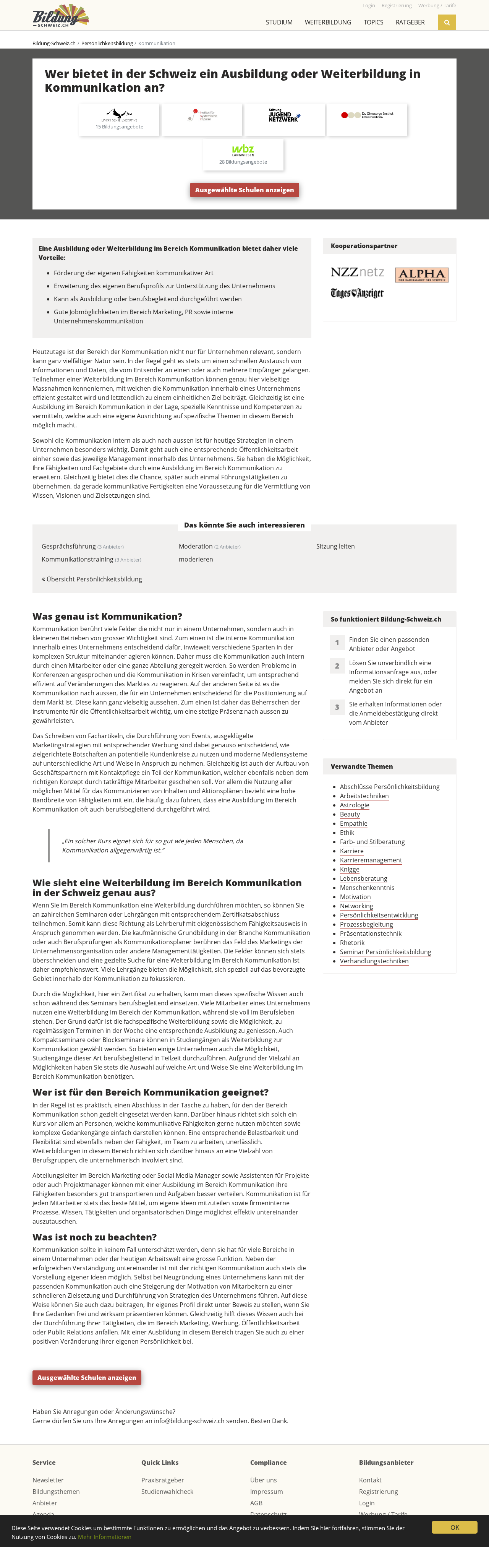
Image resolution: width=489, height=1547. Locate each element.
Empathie (354, 823)
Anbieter (44, 1503)
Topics (374, 22)
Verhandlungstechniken (374, 961)
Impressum (266, 1491)
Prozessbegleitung (366, 924)
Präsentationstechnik (371, 933)
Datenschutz (268, 1514)
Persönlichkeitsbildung (107, 43)
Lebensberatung (363, 878)
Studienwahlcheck (167, 1491)
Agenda (43, 1514)
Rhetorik (352, 942)
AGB (256, 1503)
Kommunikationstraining (91, 559)
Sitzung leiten (335, 546)
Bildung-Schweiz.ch (54, 43)
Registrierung (378, 1491)
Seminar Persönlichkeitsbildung (385, 952)
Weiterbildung (328, 22)
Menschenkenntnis (367, 887)
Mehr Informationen (104, 1537)
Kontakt (370, 1480)
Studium (279, 22)
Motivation (355, 897)
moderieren (196, 559)
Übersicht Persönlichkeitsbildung (93, 579)
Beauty (350, 814)
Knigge (349, 869)
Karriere (352, 851)
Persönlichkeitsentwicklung (379, 915)
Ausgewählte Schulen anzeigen (244, 190)
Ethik (347, 832)
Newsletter (48, 1480)
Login (367, 1503)
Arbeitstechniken (364, 796)
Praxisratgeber (162, 1480)
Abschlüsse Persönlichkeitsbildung (390, 786)
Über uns (263, 1480)
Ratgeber (410, 22)
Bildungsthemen (56, 1491)
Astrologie (354, 805)
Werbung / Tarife (383, 1514)
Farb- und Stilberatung (372, 842)
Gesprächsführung (83, 546)
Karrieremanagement (371, 860)
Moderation (210, 546)
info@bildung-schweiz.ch (189, 1421)
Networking (356, 906)
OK (454, 1527)
